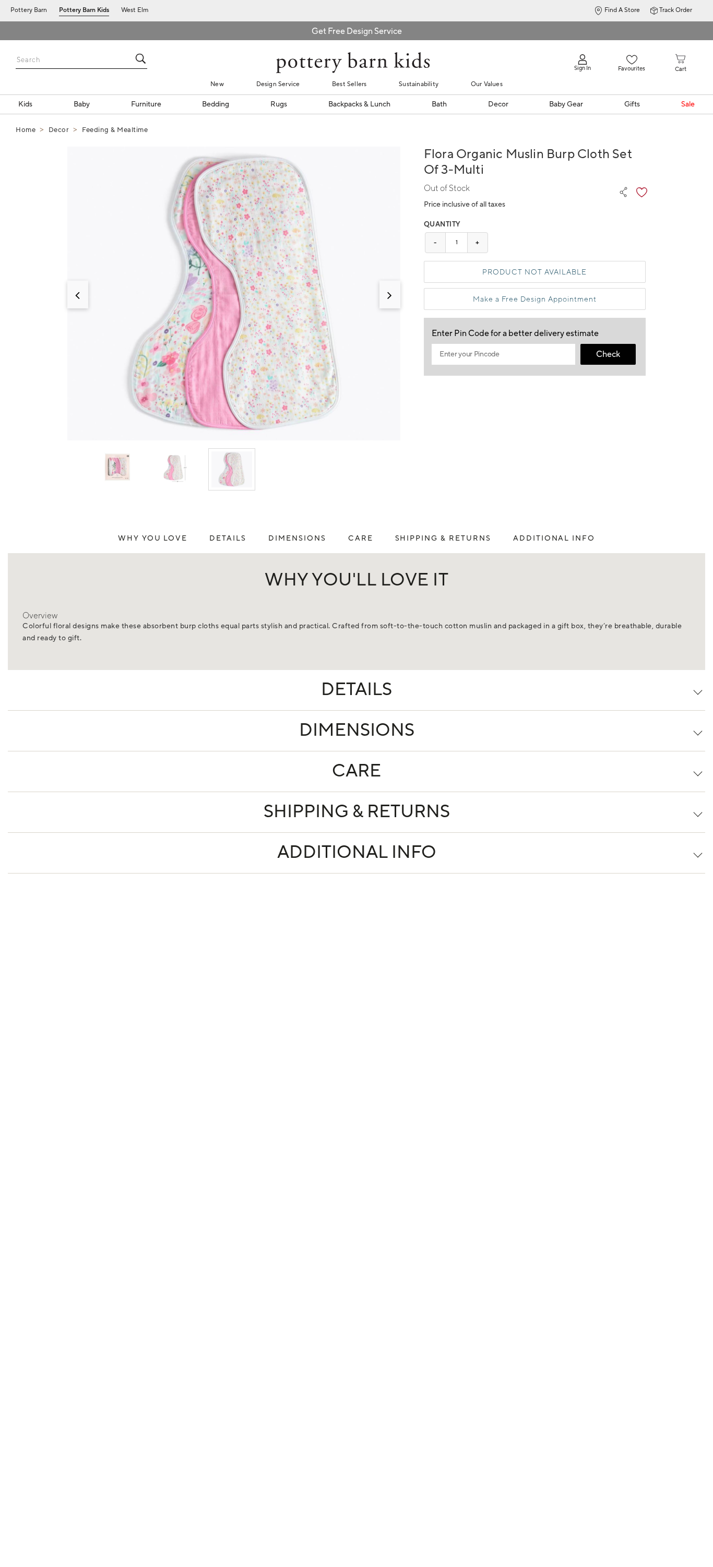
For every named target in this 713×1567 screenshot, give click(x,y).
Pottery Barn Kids (84, 10)
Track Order (675, 10)
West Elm (135, 10)
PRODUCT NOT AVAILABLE (534, 272)
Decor (59, 130)
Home (25, 130)
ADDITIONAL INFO (554, 538)
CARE (360, 538)
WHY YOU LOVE (153, 538)
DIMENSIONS (297, 538)
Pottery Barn (28, 10)
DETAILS (227, 538)
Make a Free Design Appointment (535, 299)
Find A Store (622, 10)
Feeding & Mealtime (115, 130)
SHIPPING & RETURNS (443, 538)
